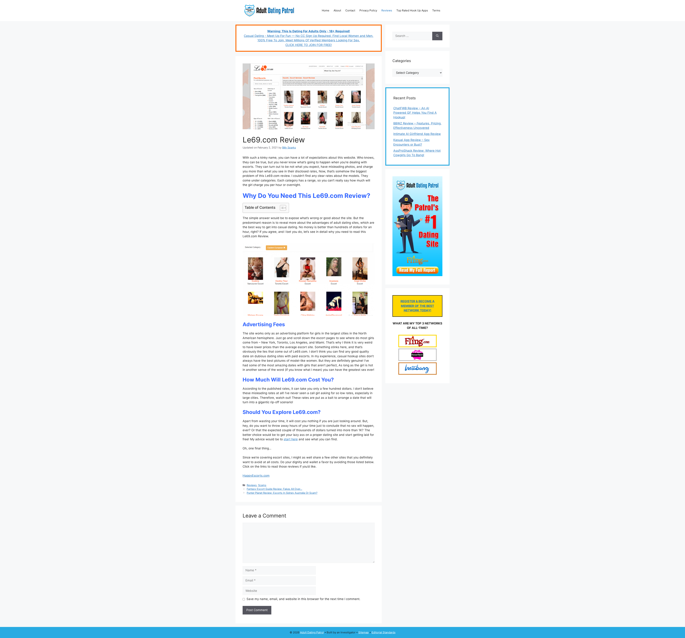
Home (325, 10)
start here (291, 439)
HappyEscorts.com (256, 475)
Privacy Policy (368, 10)
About (337, 10)
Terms (436, 10)
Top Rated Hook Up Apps (412, 10)
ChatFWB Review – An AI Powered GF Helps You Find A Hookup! (415, 112)
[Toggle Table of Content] (281, 208)
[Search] (437, 36)
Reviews (386, 10)
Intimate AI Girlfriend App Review (417, 134)
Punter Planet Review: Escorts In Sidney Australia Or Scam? (282, 492)
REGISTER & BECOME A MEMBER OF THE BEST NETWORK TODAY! (417, 305)
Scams (262, 485)
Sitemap (363, 632)
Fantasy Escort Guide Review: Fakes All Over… (274, 488)
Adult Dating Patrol (312, 632)
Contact (350, 10)
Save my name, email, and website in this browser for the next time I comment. (303, 599)
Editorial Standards (383, 632)
